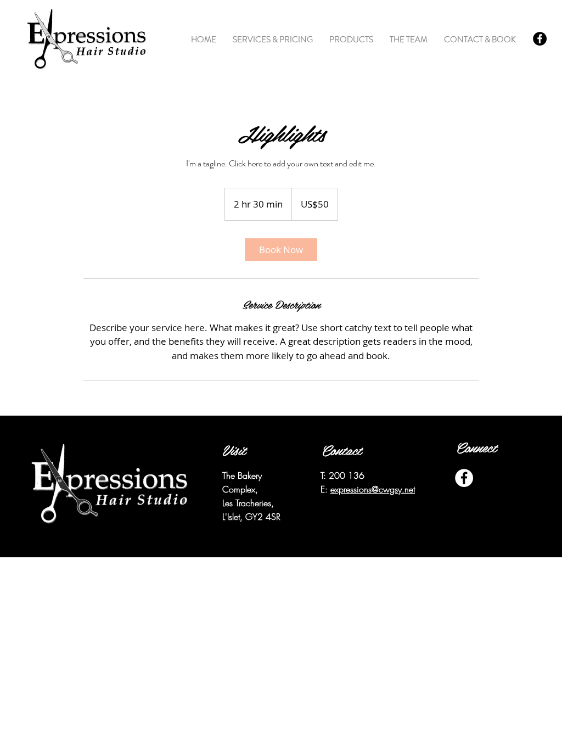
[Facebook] (540, 39)
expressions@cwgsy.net (372, 489)
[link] (281, 249)
